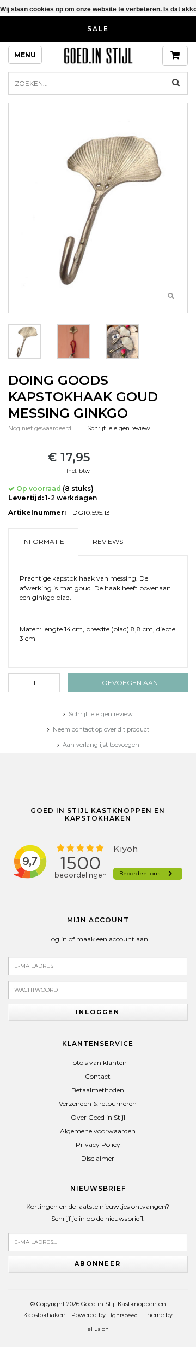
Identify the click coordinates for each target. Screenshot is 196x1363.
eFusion (98, 1328)
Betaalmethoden (97, 1090)
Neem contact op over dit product (101, 729)
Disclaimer (97, 1158)
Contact (98, 1076)
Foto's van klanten (98, 1062)
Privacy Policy (98, 1144)
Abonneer (98, 1263)
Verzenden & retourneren (98, 1103)
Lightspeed (122, 1315)
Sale (98, 29)
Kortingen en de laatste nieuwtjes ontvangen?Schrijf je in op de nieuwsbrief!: (97, 1212)
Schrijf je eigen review (118, 428)
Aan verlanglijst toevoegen (101, 744)
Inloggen (98, 1012)
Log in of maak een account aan (97, 939)
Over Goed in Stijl (98, 1117)
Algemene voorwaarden (98, 1131)
